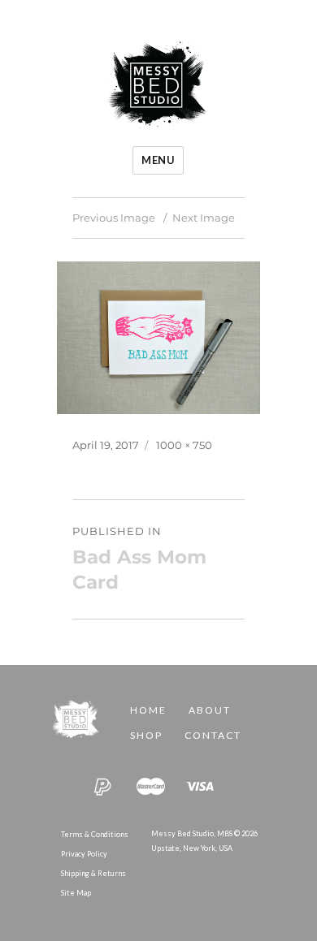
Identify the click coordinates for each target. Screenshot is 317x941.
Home (148, 710)
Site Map (76, 892)
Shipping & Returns (93, 873)
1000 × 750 (184, 444)
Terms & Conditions (94, 834)
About (210, 710)
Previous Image (113, 217)
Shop (146, 735)
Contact (213, 735)
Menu (158, 159)
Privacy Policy (84, 853)
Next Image (203, 217)
